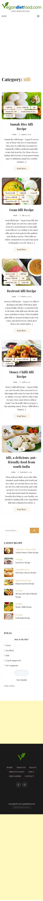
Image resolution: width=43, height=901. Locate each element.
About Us (21, 767)
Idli (34, 107)
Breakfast (18, 604)
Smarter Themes (24, 807)
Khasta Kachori (20, 580)
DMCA (31, 772)
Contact (29, 776)
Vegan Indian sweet (22, 569)
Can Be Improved (13, 660)
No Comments (12, 665)
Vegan (29, 580)
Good (8, 645)
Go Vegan (18, 559)
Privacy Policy (16, 772)
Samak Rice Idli (11, 112)
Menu (4, 16)
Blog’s (32, 767)
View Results (21, 680)
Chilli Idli (9, 107)
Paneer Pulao (31, 549)
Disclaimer (15, 776)
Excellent (10, 650)
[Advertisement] (21, 43)
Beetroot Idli (10, 193)
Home (9, 767)
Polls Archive (9, 686)
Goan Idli (34, 193)
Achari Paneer (20, 549)
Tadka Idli (9, 116)
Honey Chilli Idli (22, 107)
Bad (7, 655)
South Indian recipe (28, 112)
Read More (21, 168)
